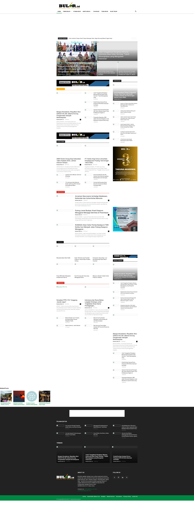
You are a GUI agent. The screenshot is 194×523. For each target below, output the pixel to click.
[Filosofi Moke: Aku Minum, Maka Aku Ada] (88, 435)
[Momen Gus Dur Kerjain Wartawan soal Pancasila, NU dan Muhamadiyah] (88, 319)
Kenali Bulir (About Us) (93, 496)
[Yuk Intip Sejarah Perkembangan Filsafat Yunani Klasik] (60, 435)
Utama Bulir (77, 11)
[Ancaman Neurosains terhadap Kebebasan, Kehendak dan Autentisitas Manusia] (65, 201)
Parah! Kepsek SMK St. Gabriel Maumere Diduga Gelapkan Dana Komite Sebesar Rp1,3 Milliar (91, 38)
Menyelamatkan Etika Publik (63, 258)
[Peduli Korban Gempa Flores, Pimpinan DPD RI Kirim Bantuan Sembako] (107, 68)
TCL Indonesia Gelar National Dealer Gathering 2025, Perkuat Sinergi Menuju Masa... (72, 184)
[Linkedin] (122, 477)
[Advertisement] (109, 5)
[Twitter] (126, 477)
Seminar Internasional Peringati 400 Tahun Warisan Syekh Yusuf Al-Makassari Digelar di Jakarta (128, 299)
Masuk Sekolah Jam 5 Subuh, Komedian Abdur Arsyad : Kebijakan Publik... (72, 319)
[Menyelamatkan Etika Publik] (65, 251)
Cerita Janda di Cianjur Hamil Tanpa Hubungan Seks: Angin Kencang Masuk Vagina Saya (128, 118)
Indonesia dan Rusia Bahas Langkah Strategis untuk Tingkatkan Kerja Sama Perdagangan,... (94, 303)
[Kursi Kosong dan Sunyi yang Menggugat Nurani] (83, 269)
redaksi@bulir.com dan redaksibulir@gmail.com (87, 489)
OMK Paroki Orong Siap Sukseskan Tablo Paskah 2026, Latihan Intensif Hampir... (69, 161)
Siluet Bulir (113, 11)
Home (59, 11)
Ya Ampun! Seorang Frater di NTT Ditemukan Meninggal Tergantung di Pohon (128, 133)
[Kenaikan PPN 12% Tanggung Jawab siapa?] (69, 292)
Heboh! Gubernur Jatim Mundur (72, 325)
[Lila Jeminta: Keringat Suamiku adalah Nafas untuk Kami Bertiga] (60, 427)
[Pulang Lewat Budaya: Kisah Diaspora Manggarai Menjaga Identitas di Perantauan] (65, 215)
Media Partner (111, 496)
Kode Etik (134, 496)
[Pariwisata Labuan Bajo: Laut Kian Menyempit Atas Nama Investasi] (101, 251)
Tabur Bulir (66, 11)
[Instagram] (118, 477)
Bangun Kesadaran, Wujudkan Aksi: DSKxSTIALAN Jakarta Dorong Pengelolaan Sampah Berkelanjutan (69, 114)
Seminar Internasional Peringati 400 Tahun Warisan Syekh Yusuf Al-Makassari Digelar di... (101, 111)
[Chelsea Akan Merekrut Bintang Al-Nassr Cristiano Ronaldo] (116, 112)
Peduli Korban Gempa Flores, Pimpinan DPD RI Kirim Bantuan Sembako (101, 103)
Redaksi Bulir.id (61, 74)
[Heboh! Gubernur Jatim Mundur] (60, 327)
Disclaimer (119, 496)
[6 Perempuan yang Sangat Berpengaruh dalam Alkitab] (116, 140)
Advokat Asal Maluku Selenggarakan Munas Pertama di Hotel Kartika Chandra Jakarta (129, 435)
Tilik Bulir (96, 11)
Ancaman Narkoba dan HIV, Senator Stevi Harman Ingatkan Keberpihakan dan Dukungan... (101, 176)
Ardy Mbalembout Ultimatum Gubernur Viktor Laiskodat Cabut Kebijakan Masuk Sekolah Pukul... (129, 427)
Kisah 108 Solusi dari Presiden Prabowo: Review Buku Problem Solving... (82, 259)
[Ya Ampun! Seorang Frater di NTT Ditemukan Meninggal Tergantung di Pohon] (116, 133)
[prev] (133, 38)
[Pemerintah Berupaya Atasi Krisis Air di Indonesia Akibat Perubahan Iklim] (88, 184)
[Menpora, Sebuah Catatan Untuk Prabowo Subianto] (101, 269)
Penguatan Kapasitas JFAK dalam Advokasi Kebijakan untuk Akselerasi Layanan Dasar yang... (101, 119)
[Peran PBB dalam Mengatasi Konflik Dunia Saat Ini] (65, 269)
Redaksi (103, 496)
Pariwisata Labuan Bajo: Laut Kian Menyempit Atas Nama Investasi (100, 259)
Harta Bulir (86, 11)
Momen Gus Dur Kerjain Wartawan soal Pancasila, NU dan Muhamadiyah (100, 319)
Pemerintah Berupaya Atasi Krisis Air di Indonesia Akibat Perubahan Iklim (100, 184)
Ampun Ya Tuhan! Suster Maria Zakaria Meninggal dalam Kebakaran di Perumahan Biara (128, 105)
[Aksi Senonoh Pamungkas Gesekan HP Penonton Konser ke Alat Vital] (88, 327)
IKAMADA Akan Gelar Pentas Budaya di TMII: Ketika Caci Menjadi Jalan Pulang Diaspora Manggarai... (92, 227)
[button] (135, 11)
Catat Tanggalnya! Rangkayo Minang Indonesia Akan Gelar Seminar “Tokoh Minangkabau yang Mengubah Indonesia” (97, 457)
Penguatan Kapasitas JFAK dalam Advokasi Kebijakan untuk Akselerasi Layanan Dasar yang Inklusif (128, 307)
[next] (135, 38)
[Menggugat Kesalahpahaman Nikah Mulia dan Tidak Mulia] (88, 427)
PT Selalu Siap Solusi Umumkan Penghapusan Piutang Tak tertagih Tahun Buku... (97, 161)
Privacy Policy (127, 496)
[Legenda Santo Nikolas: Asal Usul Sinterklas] (60, 176)
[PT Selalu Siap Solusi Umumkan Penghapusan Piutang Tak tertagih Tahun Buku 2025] (97, 151)
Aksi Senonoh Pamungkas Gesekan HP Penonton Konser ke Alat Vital (101, 327)
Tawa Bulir (104, 11)
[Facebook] (114, 477)
